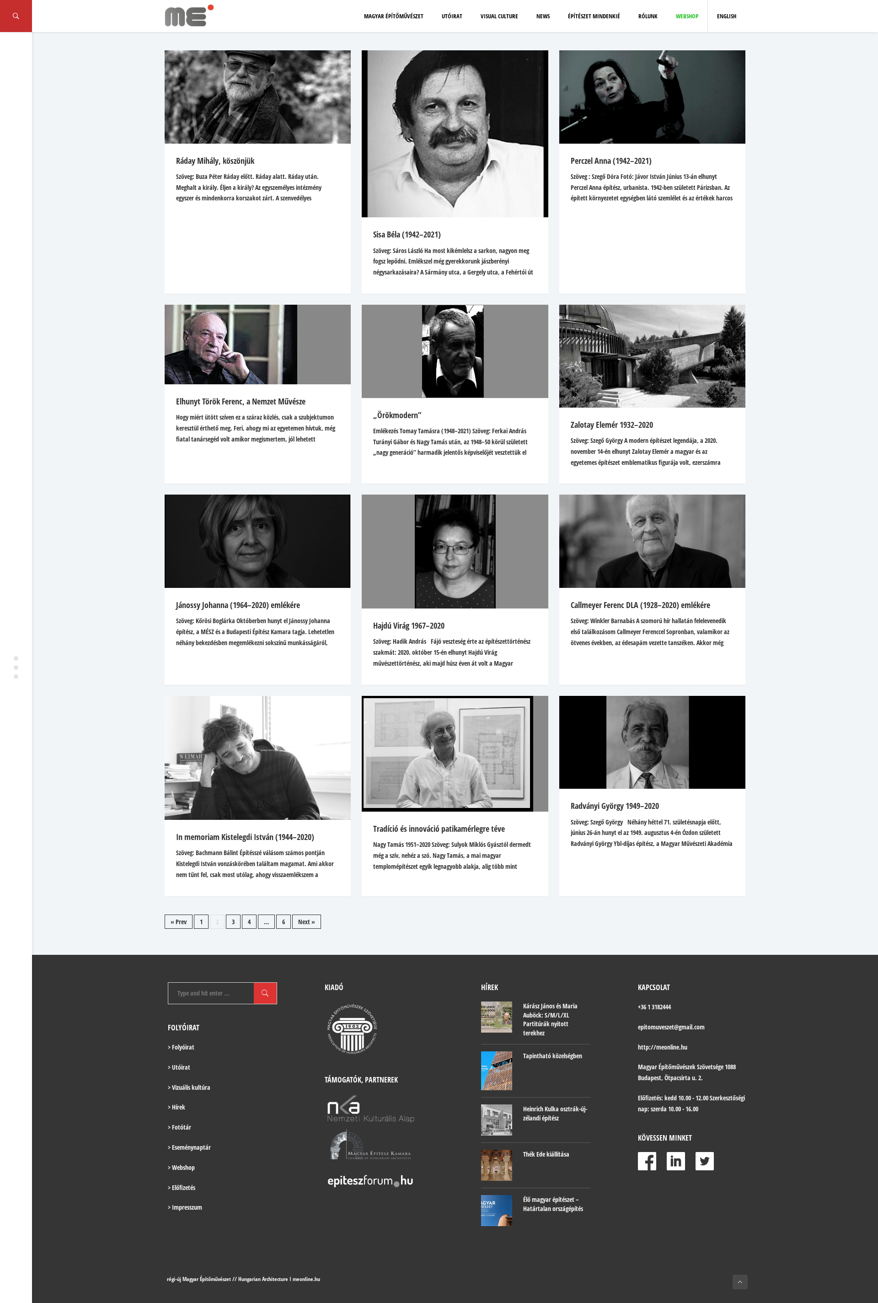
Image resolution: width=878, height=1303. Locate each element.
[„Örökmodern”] (455, 351)
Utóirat (452, 16)
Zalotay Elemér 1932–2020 (612, 424)
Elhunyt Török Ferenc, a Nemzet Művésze (240, 401)
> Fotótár (179, 1127)
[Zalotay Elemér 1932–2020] (652, 356)
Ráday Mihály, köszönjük (215, 160)
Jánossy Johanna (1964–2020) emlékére (238, 604)
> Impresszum (185, 1207)
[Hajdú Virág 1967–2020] (455, 551)
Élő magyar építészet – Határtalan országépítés (553, 1204)
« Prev (179, 921)
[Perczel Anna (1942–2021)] (652, 97)
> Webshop (181, 1167)
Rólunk (648, 16)
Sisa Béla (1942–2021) (407, 234)
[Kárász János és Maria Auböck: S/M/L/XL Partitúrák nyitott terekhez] (496, 1017)
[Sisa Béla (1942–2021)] (455, 133)
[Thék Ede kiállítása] (496, 1165)
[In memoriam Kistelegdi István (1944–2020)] (258, 758)
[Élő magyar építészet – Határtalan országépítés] (496, 1210)
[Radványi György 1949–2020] (652, 742)
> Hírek (176, 1107)
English (726, 16)
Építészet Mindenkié (594, 16)
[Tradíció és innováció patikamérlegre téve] (455, 754)
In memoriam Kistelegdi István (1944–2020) (245, 836)
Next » (306, 921)
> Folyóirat (181, 1047)
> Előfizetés (181, 1187)
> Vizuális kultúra (189, 1087)
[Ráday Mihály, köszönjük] (258, 97)
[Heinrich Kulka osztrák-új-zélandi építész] (496, 1120)
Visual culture (499, 16)
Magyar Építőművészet (393, 16)
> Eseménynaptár (189, 1147)
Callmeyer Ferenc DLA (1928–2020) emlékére (640, 604)
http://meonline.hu (662, 1047)
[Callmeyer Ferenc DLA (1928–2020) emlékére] (652, 541)
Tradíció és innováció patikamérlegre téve (439, 828)
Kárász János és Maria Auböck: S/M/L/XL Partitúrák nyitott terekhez (550, 1019)
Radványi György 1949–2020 (615, 805)
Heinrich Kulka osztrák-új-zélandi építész (555, 1113)
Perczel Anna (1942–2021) (611, 160)
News (543, 16)
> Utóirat (179, 1067)
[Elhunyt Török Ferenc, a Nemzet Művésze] (258, 344)
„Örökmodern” (397, 414)
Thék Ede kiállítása (546, 1154)
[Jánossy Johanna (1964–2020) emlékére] (258, 541)
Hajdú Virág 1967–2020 (408, 625)
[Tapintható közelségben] (496, 1070)
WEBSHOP (687, 16)
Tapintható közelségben (552, 1055)
